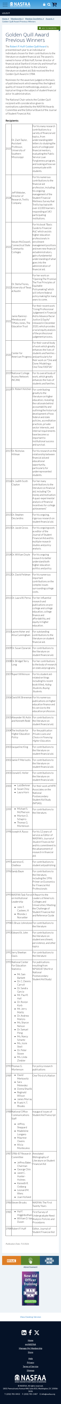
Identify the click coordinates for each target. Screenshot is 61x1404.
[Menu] (5, 4)
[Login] (43, 4)
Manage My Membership (30, 1348)
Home (4, 18)
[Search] (48, 4)
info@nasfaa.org (48, 1394)
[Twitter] (37, 1334)
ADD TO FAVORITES (49, 28)
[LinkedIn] (24, 1334)
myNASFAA (30, 1344)
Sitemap (30, 1370)
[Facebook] (30, 1334)
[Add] (40, 28)
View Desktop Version (30, 1317)
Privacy (30, 1362)
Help (30, 1358)
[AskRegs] (30, 1260)
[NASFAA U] (49, 1260)
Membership (16, 18)
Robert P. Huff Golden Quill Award (28, 46)
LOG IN (5, 13)
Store (30, 1352)
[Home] (20, 4)
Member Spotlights (33, 18)
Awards (49, 18)
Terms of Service (30, 1366)
